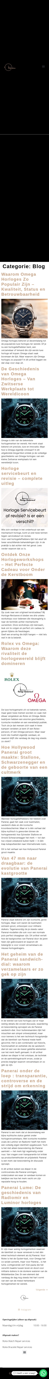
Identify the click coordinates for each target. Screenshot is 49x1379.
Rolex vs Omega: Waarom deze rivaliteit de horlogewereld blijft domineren (23, 653)
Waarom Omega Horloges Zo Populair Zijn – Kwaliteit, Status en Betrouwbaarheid (23, 284)
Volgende (42, 1289)
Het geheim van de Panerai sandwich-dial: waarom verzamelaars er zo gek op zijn (22, 964)
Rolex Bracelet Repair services (17, 1347)
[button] (43, 66)
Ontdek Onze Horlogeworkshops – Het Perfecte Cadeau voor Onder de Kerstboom (23, 564)
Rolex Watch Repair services (16, 1341)
